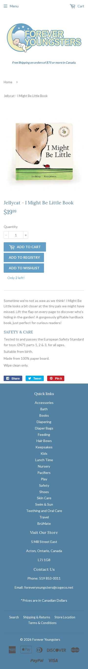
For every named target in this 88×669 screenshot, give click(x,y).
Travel (44, 517)
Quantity (11, 227)
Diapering (44, 422)
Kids (44, 453)
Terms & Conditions (42, 623)
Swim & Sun (44, 504)
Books (44, 415)
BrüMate (44, 523)
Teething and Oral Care (44, 511)
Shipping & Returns (36, 617)
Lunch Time (44, 460)
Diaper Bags (44, 428)
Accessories (44, 402)
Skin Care (44, 498)
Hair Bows (44, 441)
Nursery (44, 466)
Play (44, 479)
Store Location (65, 617)
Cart (80, 6)
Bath (44, 409)
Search (14, 617)
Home (8, 82)
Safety (44, 485)
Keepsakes (44, 447)
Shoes (44, 492)
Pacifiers (44, 472)
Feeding (44, 434)
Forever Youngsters (46, 639)
